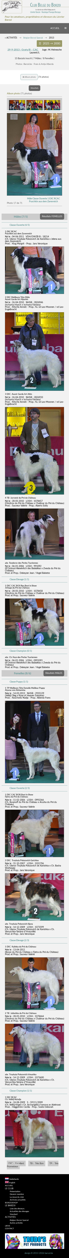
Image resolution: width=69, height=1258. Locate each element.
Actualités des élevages (19, 1211)
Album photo (29, 77)
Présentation (15, 1191)
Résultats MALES (53, 673)
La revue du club (17, 1197)
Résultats (34, 88)
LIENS (7, 1226)
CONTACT (9, 1228)
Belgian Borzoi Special (33, 38)
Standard (13, 1214)
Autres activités (16, 1223)
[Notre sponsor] (34, 1248)
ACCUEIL (54, 28)
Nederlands (14, 1179)
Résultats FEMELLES (52, 216)
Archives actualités (18, 1200)
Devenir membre (17, 1194)
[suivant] (34, 195)
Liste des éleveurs (17, 1209)
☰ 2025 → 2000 (49, 43)
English (12, 1183)
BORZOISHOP (11, 1203)
